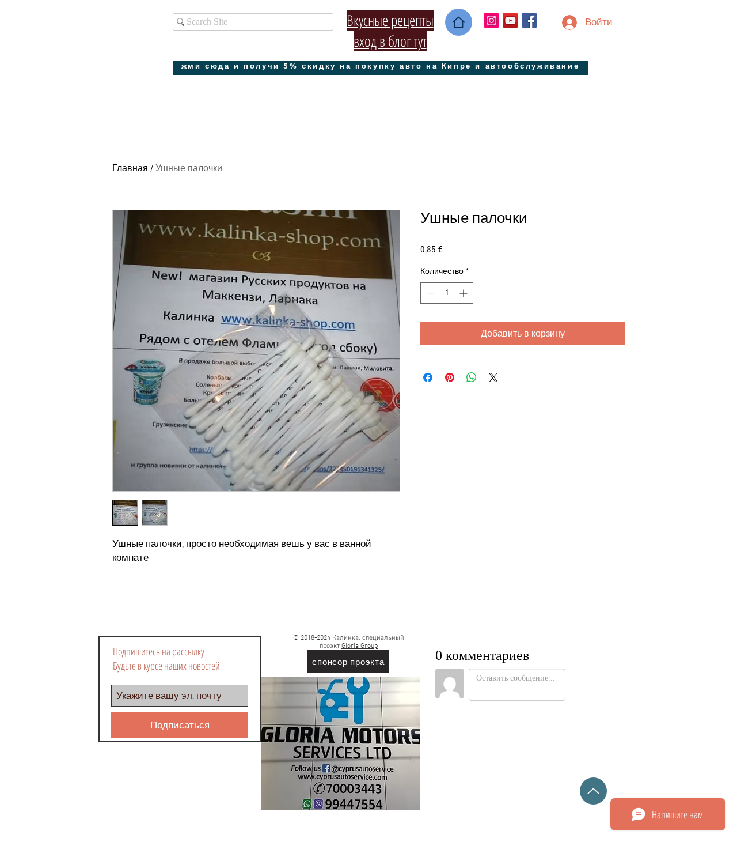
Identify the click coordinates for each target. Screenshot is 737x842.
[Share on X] (493, 377)
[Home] (458, 22)
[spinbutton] (446, 293)
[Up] (593, 791)
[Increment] (464, 293)
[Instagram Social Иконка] (491, 20)
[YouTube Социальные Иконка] (510, 20)
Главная (130, 168)
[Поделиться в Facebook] (428, 377)
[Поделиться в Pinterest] (450, 377)
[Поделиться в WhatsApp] (471, 377)
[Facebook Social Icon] (529, 20)
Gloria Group (359, 646)
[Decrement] (429, 293)
